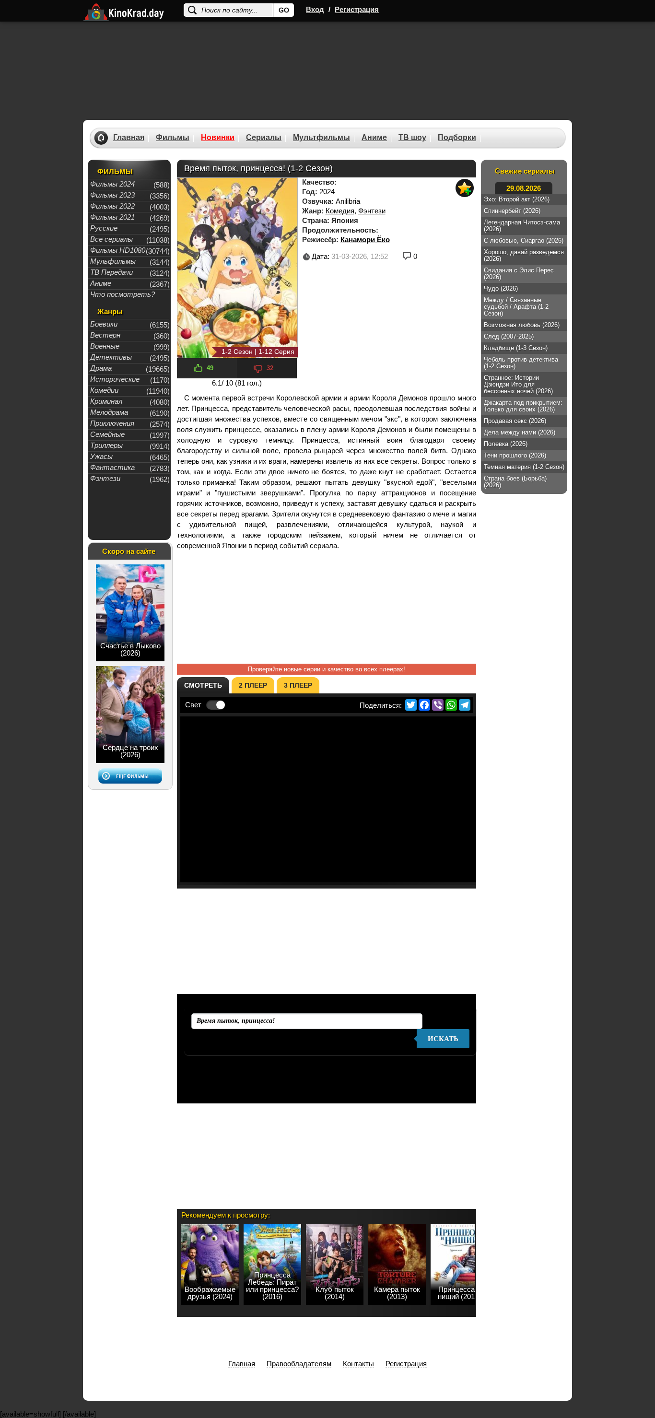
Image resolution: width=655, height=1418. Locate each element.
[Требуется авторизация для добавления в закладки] (465, 188)
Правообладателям (299, 1363)
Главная (128, 137)
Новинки (217, 137)
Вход (315, 9)
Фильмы (172, 137)
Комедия (340, 211)
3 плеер (298, 685)
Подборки (457, 137)
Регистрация (357, 9)
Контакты (358, 1363)
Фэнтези (372, 211)
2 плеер (253, 685)
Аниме (374, 137)
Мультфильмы (321, 137)
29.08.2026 (523, 188)
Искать (443, 1039)
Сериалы (263, 137)
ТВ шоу (412, 137)
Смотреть (203, 685)
